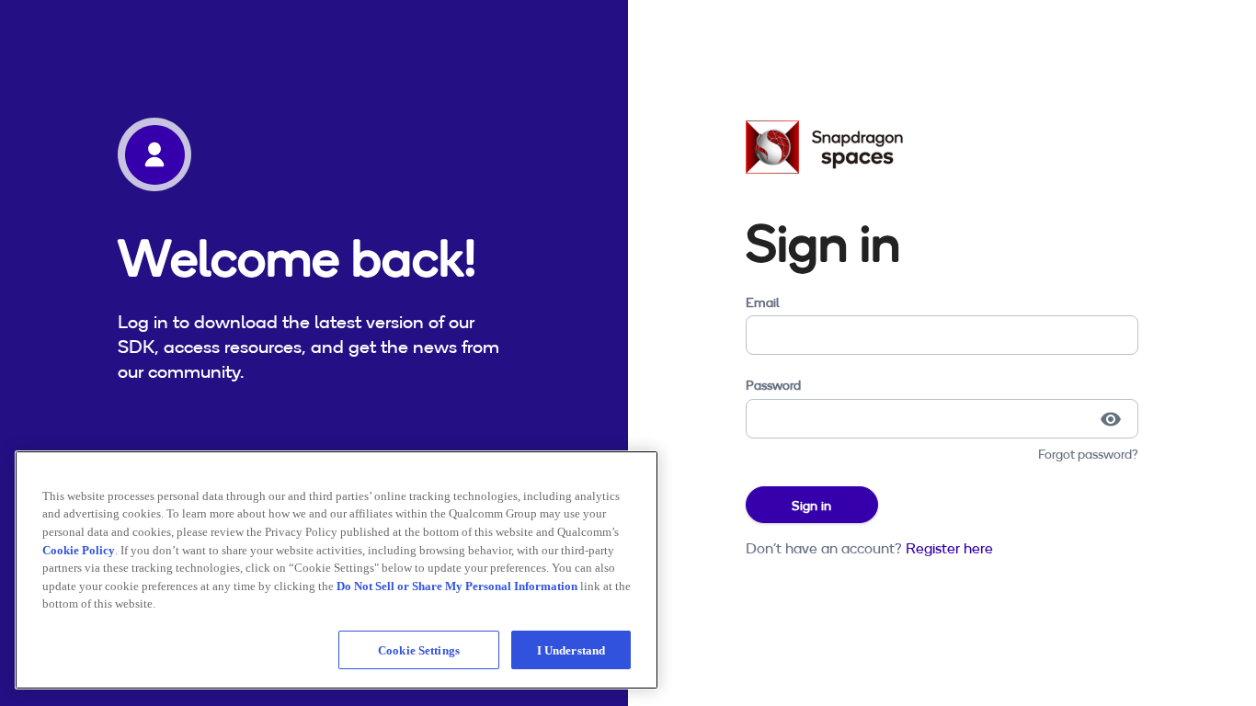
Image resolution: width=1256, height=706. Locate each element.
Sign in (811, 505)
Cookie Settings (419, 649)
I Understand (571, 649)
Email (762, 302)
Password (773, 385)
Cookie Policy (78, 549)
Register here (949, 548)
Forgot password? (1088, 454)
